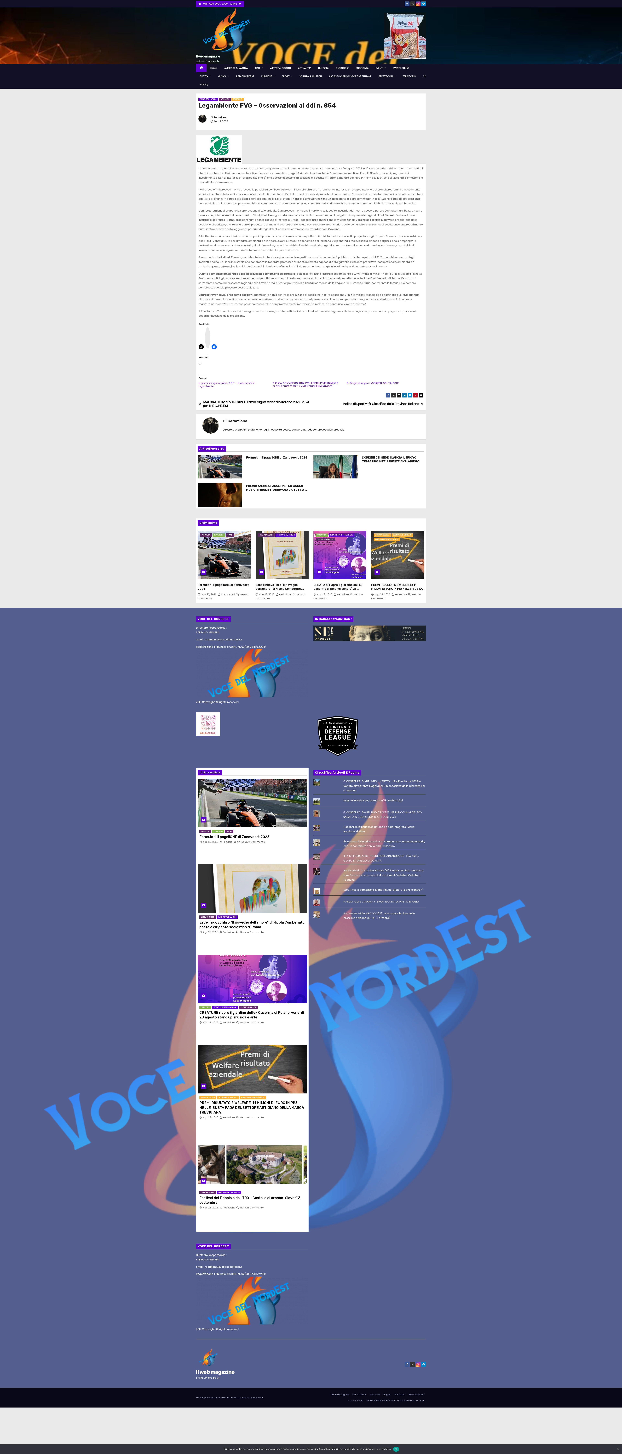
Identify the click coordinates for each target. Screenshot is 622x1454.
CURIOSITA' (321, 535)
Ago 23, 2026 (209, 594)
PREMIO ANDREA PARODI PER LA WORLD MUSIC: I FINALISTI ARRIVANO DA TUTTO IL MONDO (276, 489)
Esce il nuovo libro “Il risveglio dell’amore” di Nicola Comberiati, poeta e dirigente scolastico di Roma (282, 588)
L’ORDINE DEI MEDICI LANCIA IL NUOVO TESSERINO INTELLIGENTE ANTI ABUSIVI (391, 459)
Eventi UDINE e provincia (229, 1192)
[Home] (201, 68)
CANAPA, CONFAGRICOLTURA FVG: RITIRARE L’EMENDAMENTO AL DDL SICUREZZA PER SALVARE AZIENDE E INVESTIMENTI (305, 384)
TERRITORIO (409, 76)
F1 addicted (228, 594)
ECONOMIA (362, 68)
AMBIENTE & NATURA (236, 68)
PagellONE (218, 535)
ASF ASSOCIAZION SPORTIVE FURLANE (350, 76)
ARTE (258, 68)
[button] (424, 76)
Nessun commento (253, 842)
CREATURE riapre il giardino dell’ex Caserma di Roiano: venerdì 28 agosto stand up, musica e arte (337, 588)
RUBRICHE (267, 76)
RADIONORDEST (245, 76)
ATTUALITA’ (304, 68)
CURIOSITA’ (342, 68)
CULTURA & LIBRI (266, 535)
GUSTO (204, 76)
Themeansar (256, 1397)
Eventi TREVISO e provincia (386, 539)
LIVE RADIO (400, 1394)
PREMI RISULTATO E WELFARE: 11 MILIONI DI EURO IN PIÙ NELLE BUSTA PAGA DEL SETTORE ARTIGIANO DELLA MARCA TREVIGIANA (397, 590)
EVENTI (380, 68)
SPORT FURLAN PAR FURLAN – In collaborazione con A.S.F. (395, 1400)
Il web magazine (208, 56)
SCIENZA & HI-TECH (310, 76)
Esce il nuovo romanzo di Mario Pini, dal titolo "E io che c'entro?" (383, 890)
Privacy (204, 84)
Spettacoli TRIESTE (325, 539)
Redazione (220, 117)
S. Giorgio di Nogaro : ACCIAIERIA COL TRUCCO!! (373, 383)
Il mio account (355, 1400)
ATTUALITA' (225, 99)
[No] (618, 1449)
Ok (396, 1449)
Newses (242, 1397)
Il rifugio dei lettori (286, 535)
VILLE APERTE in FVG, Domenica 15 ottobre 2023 (373, 800)
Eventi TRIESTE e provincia (341, 535)
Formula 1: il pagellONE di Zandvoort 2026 (276, 457)
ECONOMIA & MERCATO (402, 535)
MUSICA (222, 76)
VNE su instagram (340, 1394)
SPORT (286, 76)
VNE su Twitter (359, 1394)
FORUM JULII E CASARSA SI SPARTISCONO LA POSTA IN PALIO (381, 901)
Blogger (387, 1394)
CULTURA (323, 68)
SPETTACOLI (386, 76)
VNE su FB (375, 1394)
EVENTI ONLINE (401, 68)
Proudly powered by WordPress (213, 1397)
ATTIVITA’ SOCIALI (280, 68)
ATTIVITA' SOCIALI (382, 535)
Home (213, 68)
